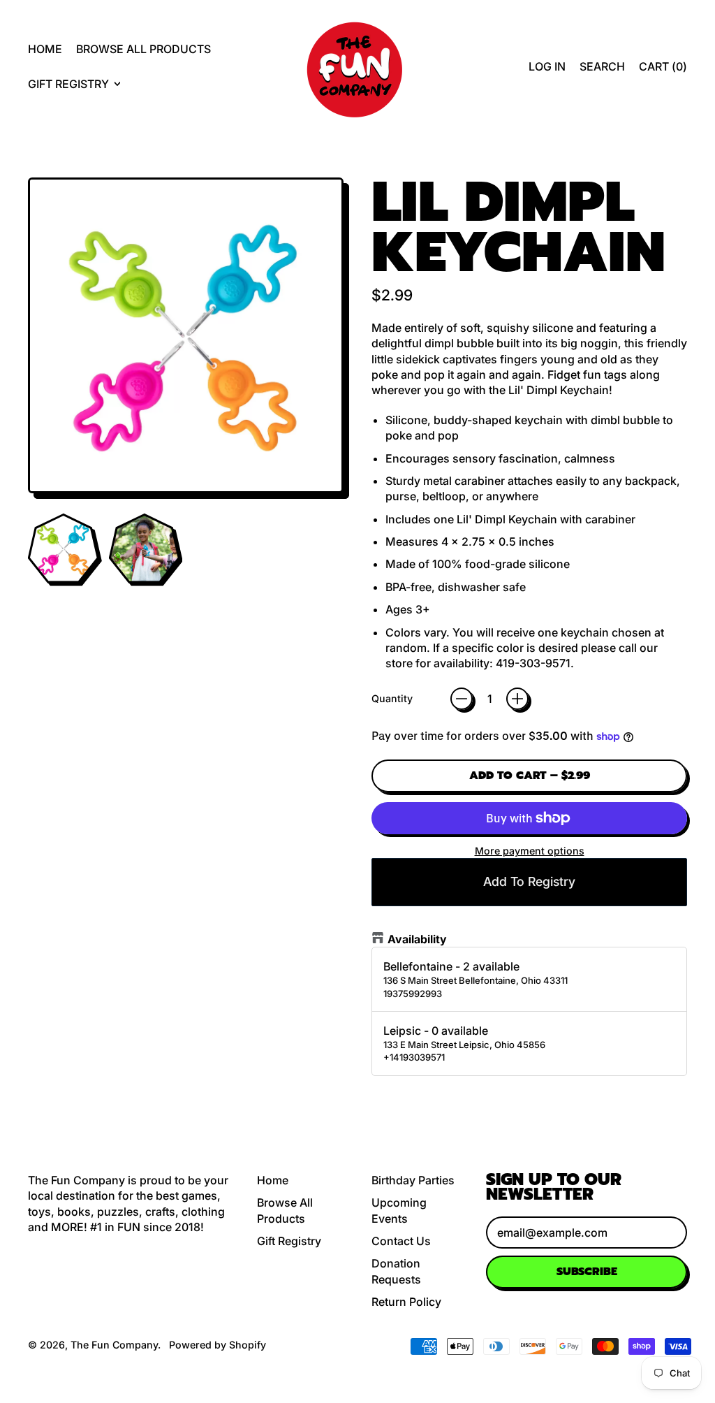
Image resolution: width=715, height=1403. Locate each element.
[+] (517, 699)
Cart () (662, 70)
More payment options (529, 851)
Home (45, 49)
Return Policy (406, 1302)
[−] (461, 699)
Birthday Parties (413, 1180)
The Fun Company (114, 1345)
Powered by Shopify (217, 1345)
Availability (417, 939)
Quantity (392, 698)
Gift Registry (289, 1241)
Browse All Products (143, 49)
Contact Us (401, 1241)
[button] (602, 66)
